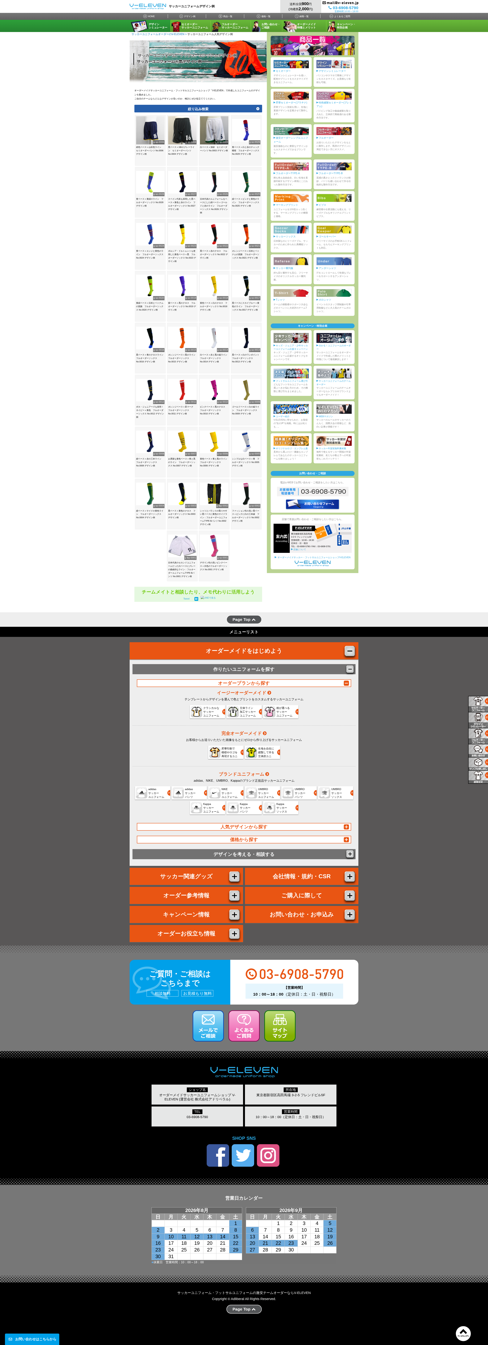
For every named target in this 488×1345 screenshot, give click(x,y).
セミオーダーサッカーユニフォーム (194, 26)
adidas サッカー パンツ (190, 793)
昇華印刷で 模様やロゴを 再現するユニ (230, 752)
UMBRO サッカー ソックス (336, 793)
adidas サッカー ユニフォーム (156, 793)
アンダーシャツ (327, 268)
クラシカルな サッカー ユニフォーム (211, 711)
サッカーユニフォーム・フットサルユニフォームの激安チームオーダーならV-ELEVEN (244, 1293)
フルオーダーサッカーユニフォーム (235, 26)
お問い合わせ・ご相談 (271, 26)
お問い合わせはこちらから (35, 1339)
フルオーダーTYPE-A (288, 173)
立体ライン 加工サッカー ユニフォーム (248, 711)
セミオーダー (283, 71)
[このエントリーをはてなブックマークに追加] (196, 598)
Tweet (186, 598)
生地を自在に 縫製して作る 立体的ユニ (266, 752)
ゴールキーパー (327, 236)
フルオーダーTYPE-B (331, 173)
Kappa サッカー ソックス (281, 807)
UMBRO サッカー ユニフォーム (266, 793)
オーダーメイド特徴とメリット (306, 26)
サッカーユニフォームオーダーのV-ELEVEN (158, 34)
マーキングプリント (287, 204)
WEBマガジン (326, 416)
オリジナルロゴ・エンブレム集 (292, 448)
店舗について (299, 549)
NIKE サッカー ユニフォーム (230, 793)
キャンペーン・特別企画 (346, 26)
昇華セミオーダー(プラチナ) (291, 102)
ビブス (322, 204)
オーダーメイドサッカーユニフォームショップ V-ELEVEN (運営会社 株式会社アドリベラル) (197, 1097)
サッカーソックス (286, 236)
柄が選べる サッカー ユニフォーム (284, 711)
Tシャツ (280, 299)
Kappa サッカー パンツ (245, 807)
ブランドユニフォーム (241, 774)
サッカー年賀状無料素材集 (332, 448)
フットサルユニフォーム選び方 (292, 381)
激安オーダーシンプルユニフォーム (291, 139)
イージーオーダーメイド (241, 692)
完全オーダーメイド (242, 733)
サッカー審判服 (284, 268)
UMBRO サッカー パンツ (300, 793)
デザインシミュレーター (158, 26)
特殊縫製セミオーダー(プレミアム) (334, 104)
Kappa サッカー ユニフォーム (211, 807)
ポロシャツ (325, 299)
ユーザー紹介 (283, 416)
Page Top (242, 619)
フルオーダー (326, 137)
